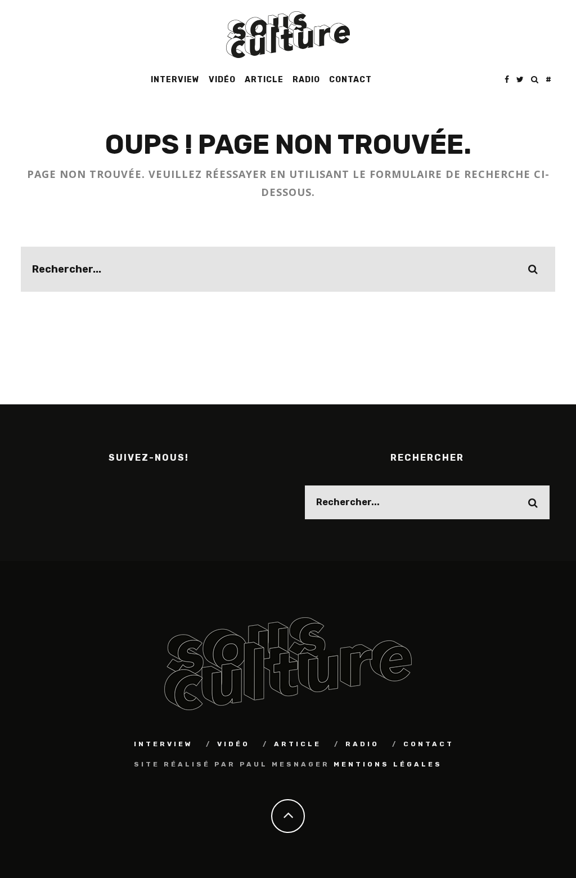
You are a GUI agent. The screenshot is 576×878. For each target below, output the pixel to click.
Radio (306, 79)
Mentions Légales (388, 764)
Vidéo (222, 79)
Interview (175, 79)
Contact (350, 79)
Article (264, 79)
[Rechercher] (535, 79)
